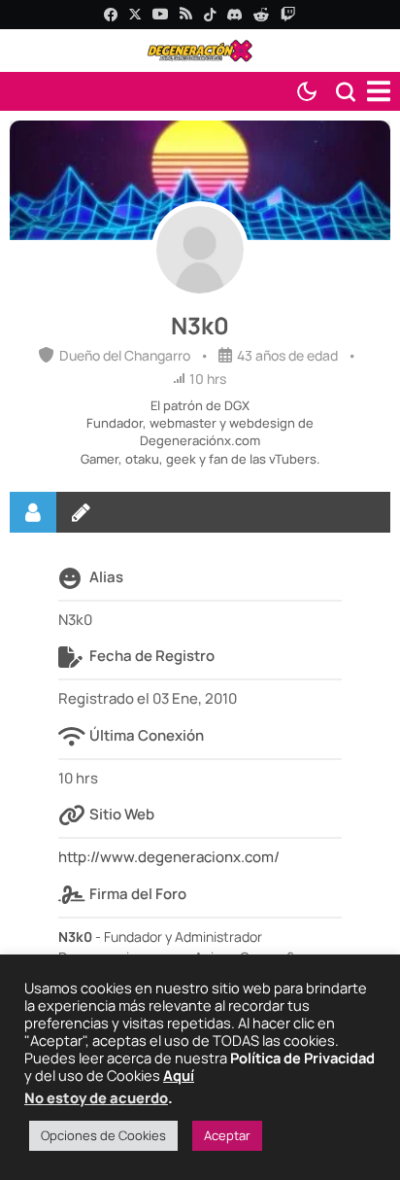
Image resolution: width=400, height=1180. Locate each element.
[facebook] (110, 14)
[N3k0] (200, 249)
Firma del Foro (137, 894)
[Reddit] (261, 14)
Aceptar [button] (227, 1135)
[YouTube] (160, 14)
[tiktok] (210, 14)
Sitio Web (121, 814)
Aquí (178, 1075)
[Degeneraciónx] (200, 50)
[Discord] (234, 14)
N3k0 (200, 325)
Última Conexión (146, 735)
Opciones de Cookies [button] (103, 1135)
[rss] (186, 15)
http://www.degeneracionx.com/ (169, 857)
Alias (106, 577)
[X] (135, 14)
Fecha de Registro (152, 655)
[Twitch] (288, 14)
